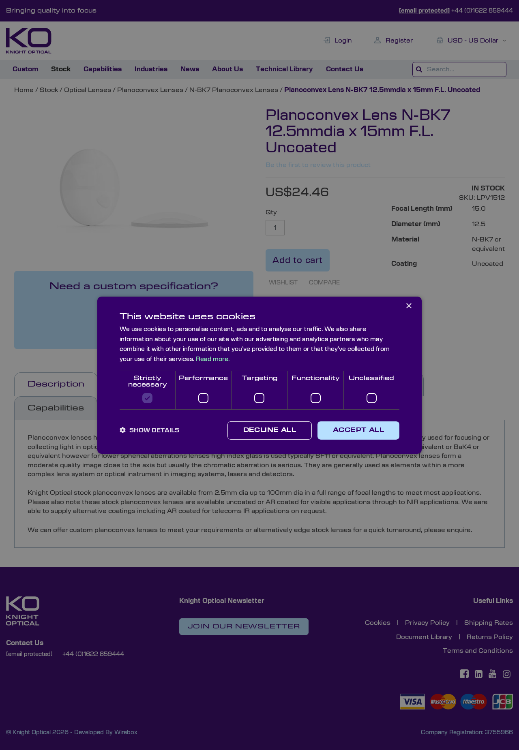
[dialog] (259, 375)
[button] (149, 430)
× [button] (408, 306)
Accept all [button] (358, 430)
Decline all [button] (269, 430)
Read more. (212, 359)
